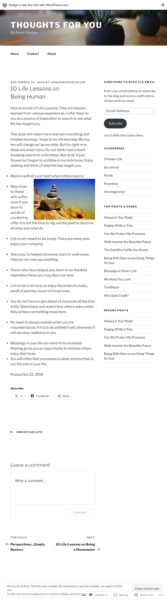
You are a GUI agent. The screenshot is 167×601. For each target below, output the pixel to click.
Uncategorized (114, 192)
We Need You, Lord (117, 279)
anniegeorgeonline (68, 82)
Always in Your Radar (118, 217)
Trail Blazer (111, 287)
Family (108, 175)
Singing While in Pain (118, 225)
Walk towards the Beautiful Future (127, 242)
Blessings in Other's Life (120, 271)
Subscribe (115, 123)
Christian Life (30, 432)
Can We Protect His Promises (124, 234)
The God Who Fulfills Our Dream (126, 250)
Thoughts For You (56, 25)
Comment (80, 512)
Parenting (111, 183)
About (51, 54)
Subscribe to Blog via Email (129, 82)
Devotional (111, 167)
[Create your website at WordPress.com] (83, 5)
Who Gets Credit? (116, 295)
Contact (33, 54)
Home (14, 54)
